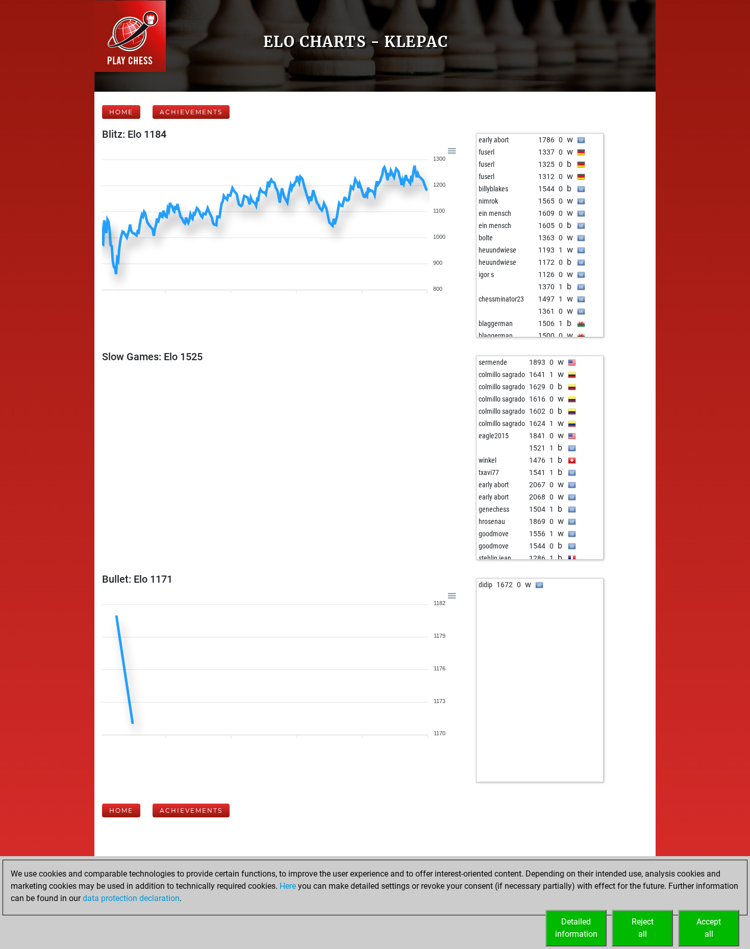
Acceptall (708, 928)
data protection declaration (131, 898)
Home (121, 112)
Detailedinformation (576, 928)
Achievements (191, 112)
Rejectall (643, 928)
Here (288, 886)
